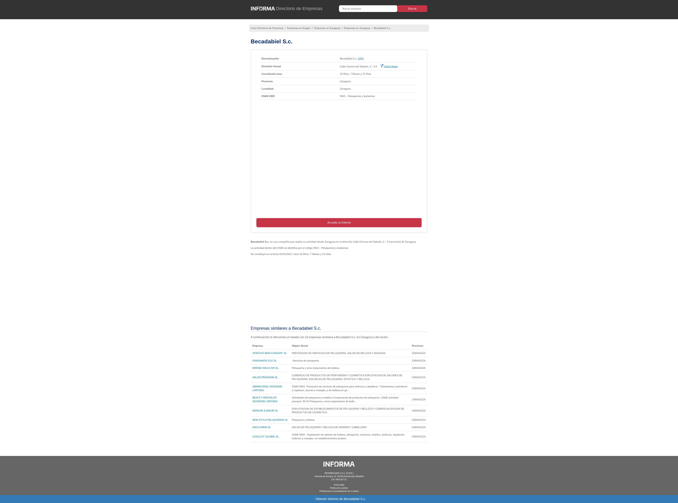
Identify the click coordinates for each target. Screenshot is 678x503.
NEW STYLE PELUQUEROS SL (270, 419)
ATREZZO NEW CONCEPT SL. (269, 353)
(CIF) (361, 58)
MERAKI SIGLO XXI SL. (265, 368)
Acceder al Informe (339, 222)
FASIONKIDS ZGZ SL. (264, 360)
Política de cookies (339, 488)
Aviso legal (339, 485)
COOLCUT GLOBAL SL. (265, 436)
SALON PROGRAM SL (265, 377)
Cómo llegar (390, 66)
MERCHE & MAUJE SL (265, 410)
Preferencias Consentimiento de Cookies (339, 491)
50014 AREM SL (261, 427)
